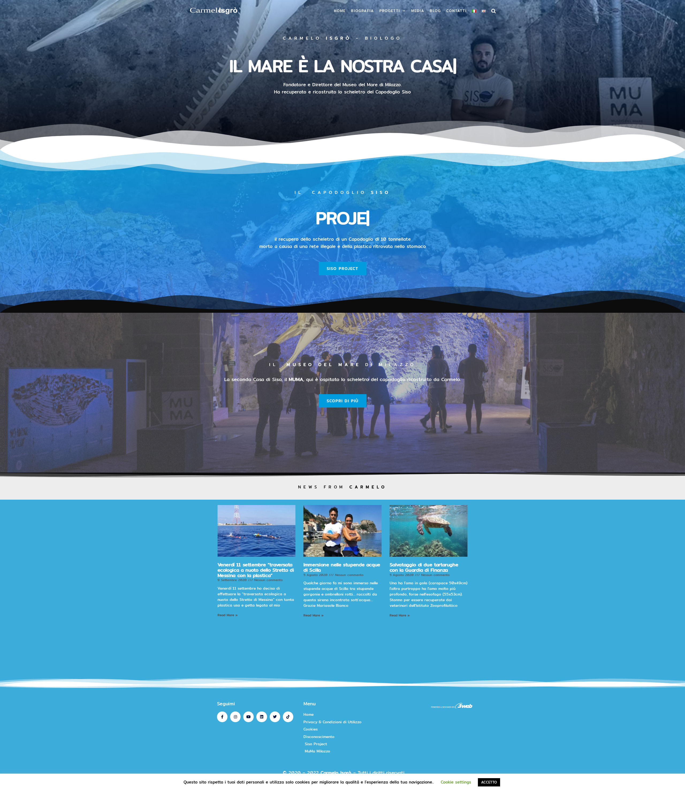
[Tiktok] (288, 716)
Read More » (228, 614)
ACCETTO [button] (489, 782)
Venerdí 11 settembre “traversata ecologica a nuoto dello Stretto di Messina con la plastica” (256, 570)
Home (340, 10)
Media (417, 10)
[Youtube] (248, 716)
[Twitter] (275, 716)
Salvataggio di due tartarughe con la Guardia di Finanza (424, 567)
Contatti (456, 10)
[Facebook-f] (222, 716)
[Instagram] (235, 716)
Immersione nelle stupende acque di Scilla (341, 567)
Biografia (362, 10)
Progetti (389, 10)
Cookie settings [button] (456, 782)
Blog (435, 10)
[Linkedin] (261, 716)
